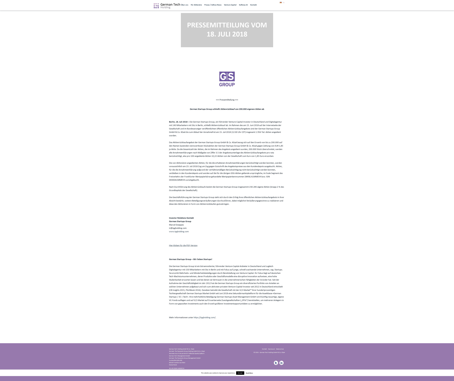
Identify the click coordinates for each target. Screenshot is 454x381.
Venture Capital (230, 5)
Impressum (271, 349)
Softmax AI (243, 5)
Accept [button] (240, 373)
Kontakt (253, 5)
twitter (276, 363)
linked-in (281, 363)
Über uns (184, 5)
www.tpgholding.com (179, 232)
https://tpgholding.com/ (205, 318)
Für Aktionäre (196, 5)
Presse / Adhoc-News (212, 5)
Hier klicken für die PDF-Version (183, 246)
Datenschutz (280, 349)
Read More (249, 373)
